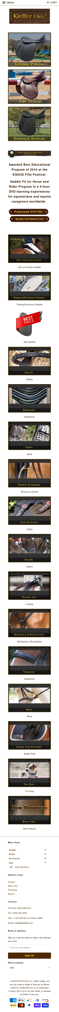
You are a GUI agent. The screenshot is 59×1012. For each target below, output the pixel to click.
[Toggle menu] (46, 849)
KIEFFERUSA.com (24, 981)
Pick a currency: (16, 962)
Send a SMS (36, 918)
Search (11, 893)
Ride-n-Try (12, 885)
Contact (11, 881)
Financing (12, 889)
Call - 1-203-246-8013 (18, 918)
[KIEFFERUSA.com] (29, 16)
